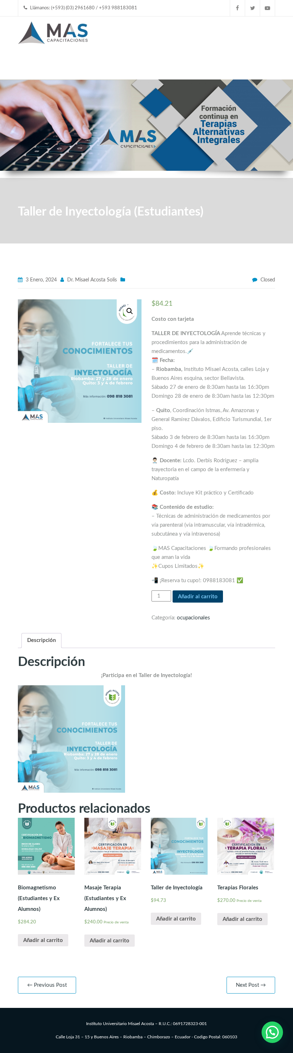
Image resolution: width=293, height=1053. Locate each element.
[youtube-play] (267, 8)
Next (284, 110)
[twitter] (252, 8)
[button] (129, 311)
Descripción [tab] (41, 640)
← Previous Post (47, 985)
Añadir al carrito (198, 596)
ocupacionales (193, 617)
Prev (9, 110)
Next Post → (251, 985)
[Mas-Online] (53, 31)
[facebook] (237, 8)
